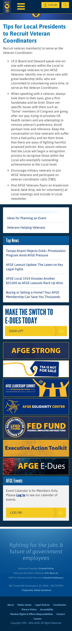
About (10, 604)
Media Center (24, 604)
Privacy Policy (29, 609)
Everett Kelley (46, 568)
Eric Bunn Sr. (51, 573)
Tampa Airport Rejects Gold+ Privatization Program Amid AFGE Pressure (36, 253)
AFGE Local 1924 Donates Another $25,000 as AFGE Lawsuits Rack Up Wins (34, 281)
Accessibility (46, 609)
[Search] (65, 5)
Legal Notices (42, 604)
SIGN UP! (16, 331)
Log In (20, 495)
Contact (60, 614)
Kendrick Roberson (53, 577)
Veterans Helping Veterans (26, 227)
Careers (37, 618)
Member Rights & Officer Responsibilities (31, 614)
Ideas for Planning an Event (26, 218)
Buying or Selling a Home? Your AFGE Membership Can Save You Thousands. (33, 294)
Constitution (59, 604)
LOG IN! (16, 512)
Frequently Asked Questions (36, 590)
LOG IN (52, 5)
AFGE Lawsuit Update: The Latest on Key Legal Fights (34, 267)
